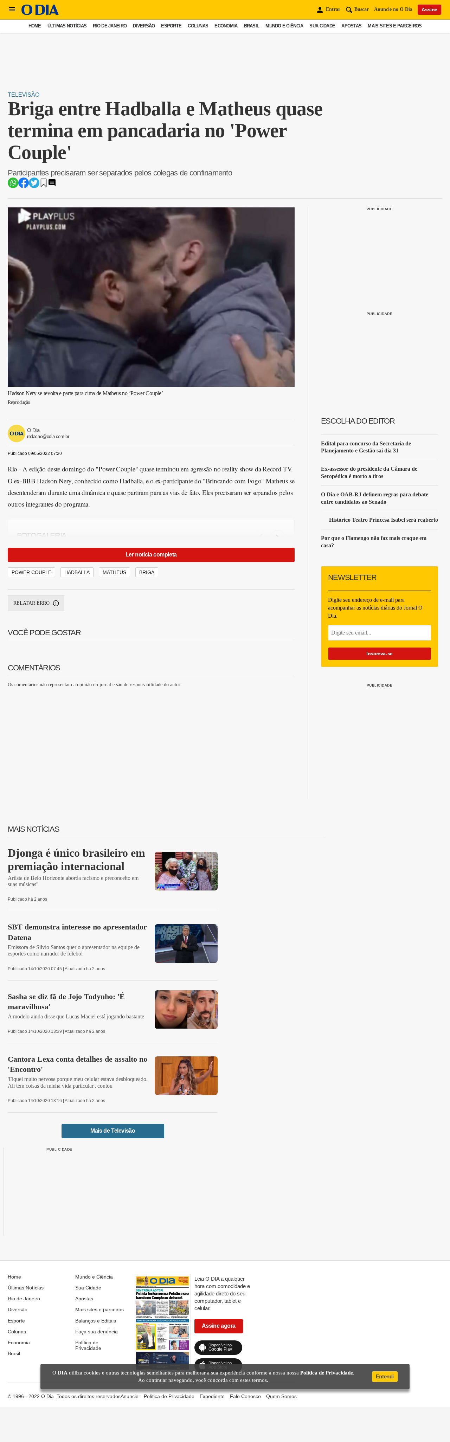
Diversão (144, 25)
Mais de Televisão (112, 1131)
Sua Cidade (322, 25)
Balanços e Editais (95, 1321)
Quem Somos (281, 1396)
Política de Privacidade (88, 1345)
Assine (429, 9)
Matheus (114, 572)
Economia (225, 25)
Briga (146, 572)
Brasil (251, 25)
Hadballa (77, 572)
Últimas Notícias (66, 25)
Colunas (198, 25)
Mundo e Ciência (284, 25)
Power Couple (31, 572)
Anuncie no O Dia (393, 9)
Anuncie (130, 1396)
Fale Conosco (245, 1396)
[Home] (40, 13)
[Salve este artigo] (43, 185)
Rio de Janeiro (110, 25)
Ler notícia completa (151, 555)
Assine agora (219, 1326)
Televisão (23, 95)
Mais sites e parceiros (395, 25)
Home (34, 25)
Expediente (212, 1396)
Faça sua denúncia (96, 1331)
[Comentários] (52, 185)
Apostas (351, 25)
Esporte (171, 25)
